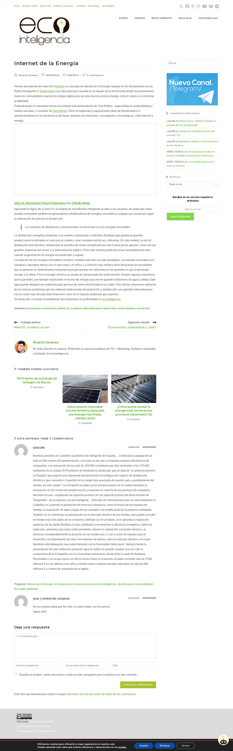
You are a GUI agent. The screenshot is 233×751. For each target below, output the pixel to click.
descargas (94, 5)
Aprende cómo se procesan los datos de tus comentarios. (101, 694)
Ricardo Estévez (28, 75)
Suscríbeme (180, 216)
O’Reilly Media (81, 203)
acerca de (45, 5)
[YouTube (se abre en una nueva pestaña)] (204, 6)
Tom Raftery (143, 308)
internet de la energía (69, 308)
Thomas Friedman (126, 308)
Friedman (59, 86)
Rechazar (165, 745)
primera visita (29, 5)
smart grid (110, 308)
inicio (17, 5)
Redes (86, 308)
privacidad (108, 5)
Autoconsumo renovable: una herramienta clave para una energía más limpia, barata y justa (85, 412)
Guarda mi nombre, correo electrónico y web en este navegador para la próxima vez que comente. (78, 674)
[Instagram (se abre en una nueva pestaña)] (198, 6)
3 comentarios (95, 75)
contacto (81, 5)
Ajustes (185, 745)
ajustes (122, 747)
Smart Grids (47, 91)
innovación (50, 308)
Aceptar (144, 745)
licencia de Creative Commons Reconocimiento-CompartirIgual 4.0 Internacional (36, 726)
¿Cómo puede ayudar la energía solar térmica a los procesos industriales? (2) (133, 410)
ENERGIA (73, 75)
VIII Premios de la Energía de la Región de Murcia (37, 380)
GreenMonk (59, 110)
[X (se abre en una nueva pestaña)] (181, 6)
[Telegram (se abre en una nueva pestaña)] (216, 6)
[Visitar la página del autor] (21, 346)
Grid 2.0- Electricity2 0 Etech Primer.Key (39, 203)
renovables (96, 308)
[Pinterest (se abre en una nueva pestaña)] (192, 6)
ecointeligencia (111, 299)
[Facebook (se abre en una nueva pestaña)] (187, 6)
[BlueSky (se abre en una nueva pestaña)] (211, 6)
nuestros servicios (64, 5)
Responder (149, 447)
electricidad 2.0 (34, 308)
